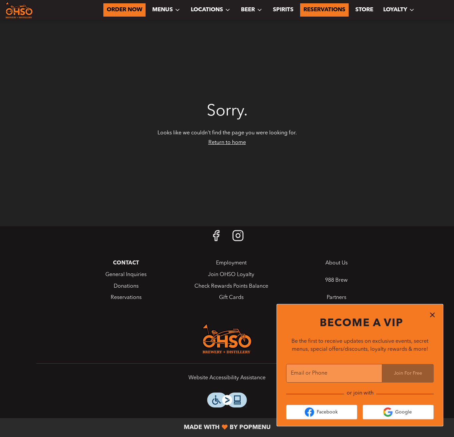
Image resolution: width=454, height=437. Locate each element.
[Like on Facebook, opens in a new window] (216, 238)
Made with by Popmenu (138, 427)
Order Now (124, 10)
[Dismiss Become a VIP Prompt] (432, 315)
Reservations (324, 10)
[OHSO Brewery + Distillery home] (35, 10)
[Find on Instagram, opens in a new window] (238, 238)
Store (364, 10)
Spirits (283, 10)
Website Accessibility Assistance (227, 378)
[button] (166, 10)
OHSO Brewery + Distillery (227, 338)
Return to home (227, 142)
